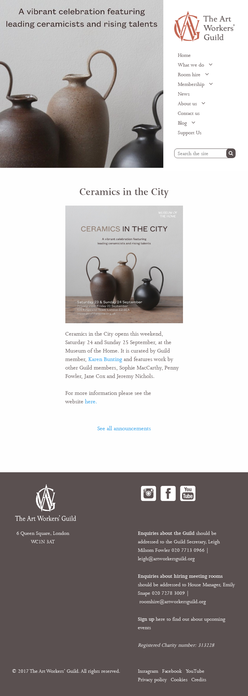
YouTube (195, 671)
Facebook (172, 671)
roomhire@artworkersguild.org (172, 602)
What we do (192, 65)
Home (184, 55)
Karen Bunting (105, 359)
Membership (192, 84)
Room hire (190, 75)
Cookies (179, 680)
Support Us (189, 133)
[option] (81, 84)
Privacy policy (152, 680)
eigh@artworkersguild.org (167, 559)
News (184, 94)
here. (91, 401)
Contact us (189, 113)
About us (188, 104)
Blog (183, 123)
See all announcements (124, 428)
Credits (198, 680)
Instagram (148, 671)
